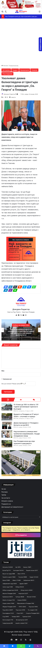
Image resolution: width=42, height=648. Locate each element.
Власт (21, 573)
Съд (6, 616)
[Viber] (10, 290)
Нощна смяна (8, 603)
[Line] (15, 290)
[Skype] (24, 287)
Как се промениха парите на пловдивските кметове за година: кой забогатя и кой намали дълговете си (21, 332)
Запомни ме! (7, 379)
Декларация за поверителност (12, 507)
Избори (20, 587)
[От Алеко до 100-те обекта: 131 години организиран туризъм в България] (6, 407)
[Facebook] (5, 287)
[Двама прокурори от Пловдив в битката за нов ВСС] (6, 425)
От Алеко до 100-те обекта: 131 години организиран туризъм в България (26, 407)
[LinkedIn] (10, 287)
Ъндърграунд (13, 65)
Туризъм (26, 616)
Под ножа (20, 610)
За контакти (5, 498)
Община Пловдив (9, 606)
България (18, 570)
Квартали (23, 593)
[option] (21, 330)
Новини (34, 70)
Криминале (24, 70)
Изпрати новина (7, 501)
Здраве (23, 583)
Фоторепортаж (22, 620)
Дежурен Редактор (9, 94)
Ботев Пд (7, 570)
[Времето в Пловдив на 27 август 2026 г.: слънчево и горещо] (6, 416)
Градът (15, 70)
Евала (6, 580)
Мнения (31, 597)
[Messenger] (29, 287)
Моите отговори (9, 600)
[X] (21, 315)
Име (2, 371)
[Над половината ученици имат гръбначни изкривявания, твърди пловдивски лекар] (6, 434)
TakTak (3, 495)
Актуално (6, 70)
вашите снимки (21, 623)
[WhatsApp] (33, 287)
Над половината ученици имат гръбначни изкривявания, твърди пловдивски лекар (27, 434)
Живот (17, 580)
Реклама (4, 492)
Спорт (20, 613)
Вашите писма (32, 570)
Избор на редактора (21, 325)
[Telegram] (5, 290)
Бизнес (27, 567)
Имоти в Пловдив (9, 593)
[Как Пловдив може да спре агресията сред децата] (6, 443)
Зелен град (8, 587)
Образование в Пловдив (25, 603)
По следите (32, 610)
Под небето (8, 610)
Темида (16, 616)
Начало (5, 65)
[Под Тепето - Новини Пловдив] (21, 11)
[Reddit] (19, 287)
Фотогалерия (8, 620)
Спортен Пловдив (32, 613)
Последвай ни (22, 535)
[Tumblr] (15, 287)
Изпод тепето (26, 590)
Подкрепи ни (6, 504)
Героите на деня (9, 577)
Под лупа (33, 606)
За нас (3, 489)
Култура (20, 597)
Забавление (28, 580)
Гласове (22, 577)
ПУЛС (22, 606)
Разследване (7, 74)
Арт (18, 567)
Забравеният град (10, 583)
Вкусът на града (9, 573)
